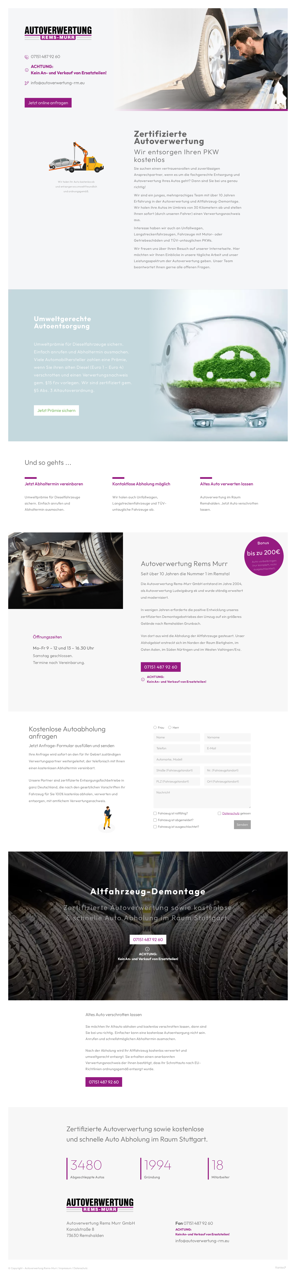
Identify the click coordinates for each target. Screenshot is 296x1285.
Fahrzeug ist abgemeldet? (175, 820)
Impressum (65, 1268)
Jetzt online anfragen (48, 102)
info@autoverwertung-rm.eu (58, 82)
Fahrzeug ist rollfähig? (173, 813)
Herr (176, 727)
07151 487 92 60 (45, 56)
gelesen (236, 813)
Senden (242, 825)
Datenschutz (230, 813)
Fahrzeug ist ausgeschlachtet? (178, 827)
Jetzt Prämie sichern (56, 410)
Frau (161, 727)
